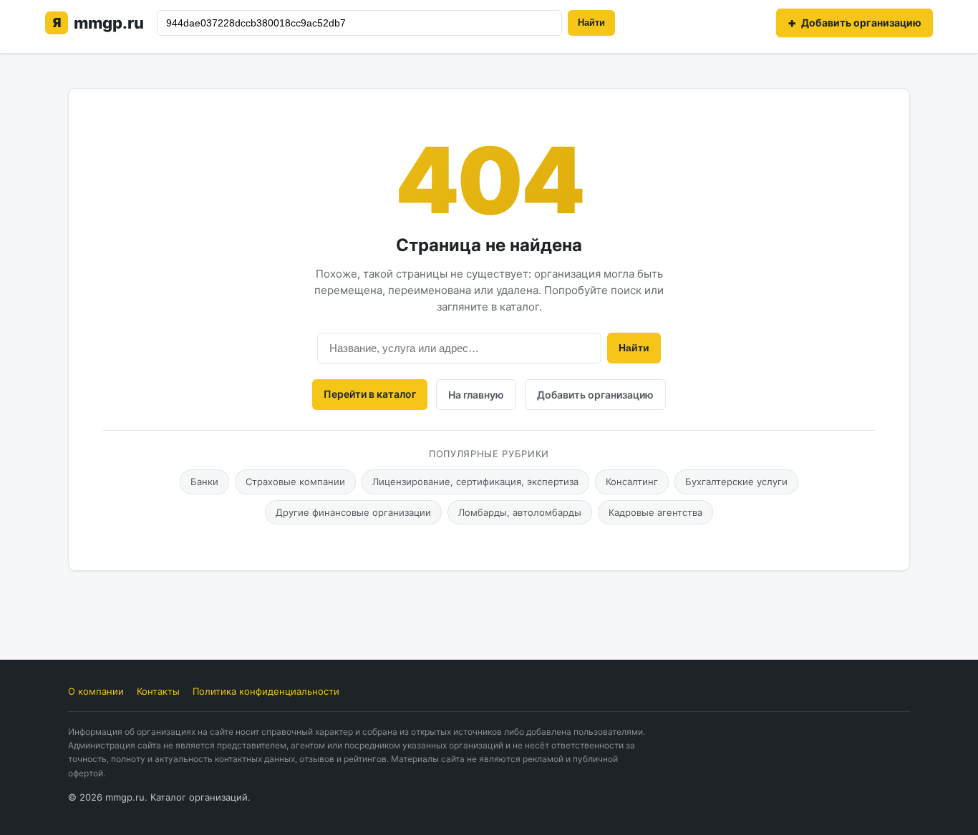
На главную (476, 395)
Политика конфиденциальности (266, 691)
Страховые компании (295, 481)
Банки (204, 481)
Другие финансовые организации (353, 512)
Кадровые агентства (655, 512)
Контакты (158, 691)
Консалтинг (632, 481)
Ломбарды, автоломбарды (519, 512)
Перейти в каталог (370, 394)
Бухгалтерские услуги (736, 481)
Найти (591, 22)
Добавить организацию (595, 395)
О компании (96, 691)
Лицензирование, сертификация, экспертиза (475, 481)
